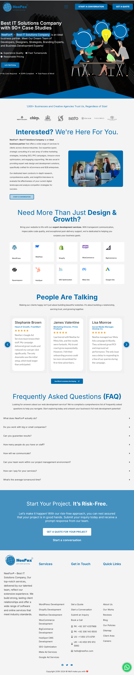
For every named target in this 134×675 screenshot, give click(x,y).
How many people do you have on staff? (23, 444)
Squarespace (17, 280)
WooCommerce (88, 258)
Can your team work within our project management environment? (37, 462)
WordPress (16, 258)
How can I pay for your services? (20, 471)
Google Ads (110, 280)
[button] (7, 344)
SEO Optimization (65, 280)
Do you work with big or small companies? (24, 427)
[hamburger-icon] (66, 7)
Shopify (62, 258)
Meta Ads (86, 280)
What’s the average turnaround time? (22, 479)
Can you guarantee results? (17, 435)
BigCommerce (111, 258)
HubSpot (38, 280)
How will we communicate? (17, 453)
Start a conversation (67, 540)
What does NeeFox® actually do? (20, 418)
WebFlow (39, 257)
